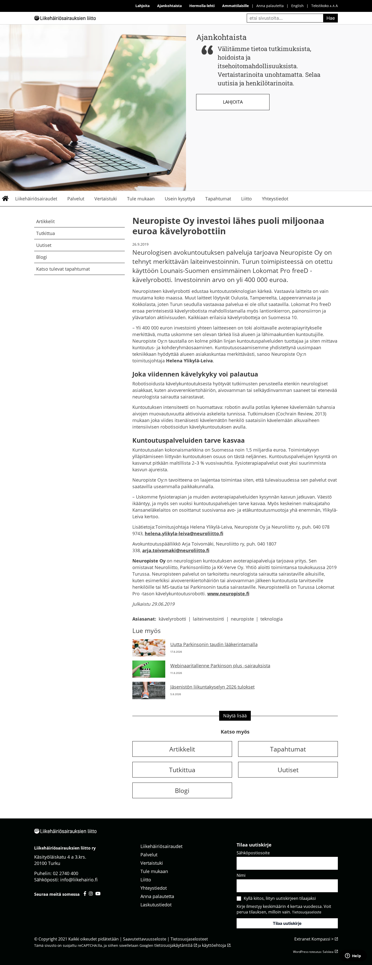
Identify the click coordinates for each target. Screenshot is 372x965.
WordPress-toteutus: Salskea (313, 952)
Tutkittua (45, 233)
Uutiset (43, 245)
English (297, 5)
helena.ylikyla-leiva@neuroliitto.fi (184, 533)
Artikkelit (45, 221)
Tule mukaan (141, 199)
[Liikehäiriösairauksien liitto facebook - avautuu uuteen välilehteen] (85, 893)
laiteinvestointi (208, 619)
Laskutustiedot (156, 905)
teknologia (271, 619)
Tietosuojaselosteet (189, 939)
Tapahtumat (218, 199)
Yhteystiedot (275, 199)
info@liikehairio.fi (79, 880)
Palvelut (75, 199)
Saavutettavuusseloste (144, 939)
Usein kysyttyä (180, 199)
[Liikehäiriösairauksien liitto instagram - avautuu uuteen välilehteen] (91, 893)
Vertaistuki (105, 199)
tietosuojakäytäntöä (173, 945)
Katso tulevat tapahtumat (63, 269)
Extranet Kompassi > (314, 939)
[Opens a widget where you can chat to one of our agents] (353, 956)
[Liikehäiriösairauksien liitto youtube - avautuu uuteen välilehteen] (97, 893)
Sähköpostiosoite (253, 852)
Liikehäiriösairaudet (36, 199)
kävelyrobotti (172, 619)
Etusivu (5, 198)
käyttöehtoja (214, 945)
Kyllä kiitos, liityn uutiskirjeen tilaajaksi (280, 898)
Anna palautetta (270, 5)
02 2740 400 (65, 873)
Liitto (246, 199)
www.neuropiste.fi (228, 594)
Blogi (41, 257)
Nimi (241, 875)
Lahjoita (233, 102)
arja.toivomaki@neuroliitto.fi (175, 550)
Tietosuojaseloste (306, 912)
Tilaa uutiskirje (287, 923)
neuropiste (242, 619)
